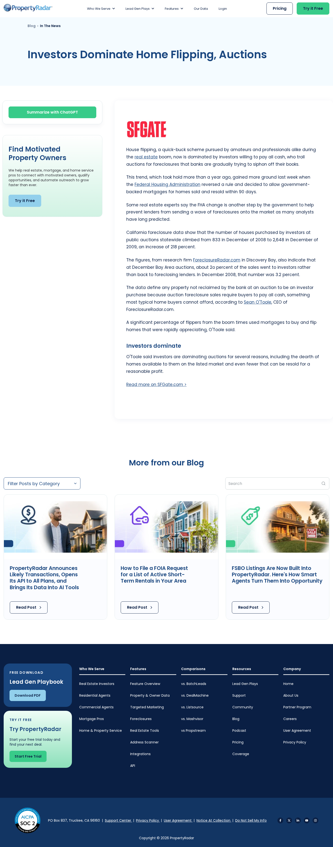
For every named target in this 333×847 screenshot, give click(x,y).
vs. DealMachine (195, 695)
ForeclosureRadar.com (216, 260)
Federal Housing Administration (167, 184)
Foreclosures (141, 718)
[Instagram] (315, 820)
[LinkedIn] (298, 820)
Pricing (238, 742)
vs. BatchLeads (193, 683)
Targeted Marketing (147, 707)
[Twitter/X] (289, 820)
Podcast (239, 730)
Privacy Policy (294, 742)
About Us (290, 695)
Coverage (240, 753)
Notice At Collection (213, 820)
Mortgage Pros (91, 718)
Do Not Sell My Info (251, 820)
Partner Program (297, 707)
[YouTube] (307, 820)
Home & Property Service (100, 730)
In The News (50, 25)
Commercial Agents (96, 707)
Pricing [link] (279, 8)
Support (239, 695)
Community (242, 707)
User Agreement (297, 730)
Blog (32, 25)
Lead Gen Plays (245, 683)
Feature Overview (145, 683)
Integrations (140, 753)
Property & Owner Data (150, 695)
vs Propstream (193, 730)
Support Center (118, 820)
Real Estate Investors (96, 683)
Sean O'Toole (257, 302)
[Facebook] (280, 820)
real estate (146, 157)
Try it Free (313, 8)
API (132, 765)
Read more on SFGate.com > (156, 384)
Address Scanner (144, 742)
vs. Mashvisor (192, 718)
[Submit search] (323, 483)
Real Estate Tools (144, 730)
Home (288, 683)
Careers (290, 718)
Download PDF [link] (28, 695)
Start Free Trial (28, 756)
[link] (28, 7)
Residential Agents (94, 695)
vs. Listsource (192, 707)
